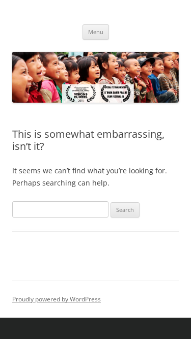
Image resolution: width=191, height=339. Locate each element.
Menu (95, 32)
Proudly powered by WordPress (56, 299)
